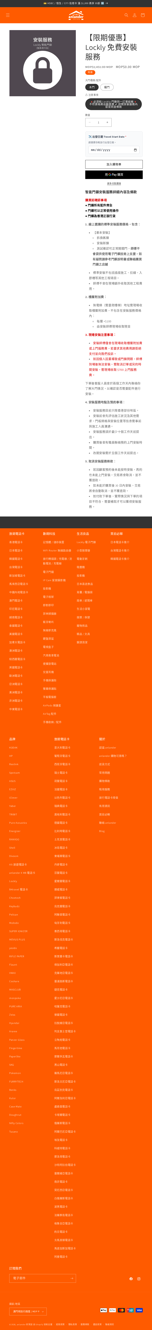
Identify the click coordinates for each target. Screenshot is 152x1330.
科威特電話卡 (62, 1148)
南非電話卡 (61, 1181)
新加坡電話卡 (17, 575)
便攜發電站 (50, 663)
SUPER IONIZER (18, 931)
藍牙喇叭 (48, 622)
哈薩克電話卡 (62, 1006)
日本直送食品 (85, 584)
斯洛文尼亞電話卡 (65, 1081)
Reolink (13, 764)
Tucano (13, 1131)
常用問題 (104, 772)
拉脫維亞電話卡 (63, 1023)
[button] (8, 15)
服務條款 (85, 1324)
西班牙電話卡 (62, 764)
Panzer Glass (16, 1039)
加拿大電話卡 (17, 642)
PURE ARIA (15, 1006)
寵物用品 (82, 625)
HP (11, 756)
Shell (12, 847)
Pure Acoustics (18, 822)
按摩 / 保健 (83, 617)
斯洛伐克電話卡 (63, 939)
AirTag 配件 (49, 713)
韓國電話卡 (16, 558)
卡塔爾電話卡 (62, 1114)
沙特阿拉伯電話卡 (65, 1165)
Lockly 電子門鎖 (86, 542)
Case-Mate (15, 1106)
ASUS (12, 781)
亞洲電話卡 (16, 684)
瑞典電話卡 (61, 806)
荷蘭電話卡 (61, 781)
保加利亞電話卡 (63, 964)
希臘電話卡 (61, 948)
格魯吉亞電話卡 (63, 1223)
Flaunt (13, 964)
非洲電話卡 (16, 700)
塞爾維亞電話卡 (63, 1173)
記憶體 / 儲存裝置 (53, 542)
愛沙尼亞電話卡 (63, 998)
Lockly (13, 881)
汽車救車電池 (51, 655)
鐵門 (107, 87)
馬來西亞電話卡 (18, 584)
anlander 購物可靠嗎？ (113, 756)
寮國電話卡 (61, 1014)
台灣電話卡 (16, 567)
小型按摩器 (83, 550)
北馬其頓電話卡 (63, 1240)
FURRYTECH (16, 1081)
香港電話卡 (16, 542)
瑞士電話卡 (61, 772)
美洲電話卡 (16, 692)
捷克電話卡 (61, 989)
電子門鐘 (48, 572)
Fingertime (15, 1048)
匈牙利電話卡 (62, 923)
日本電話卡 (16, 550)
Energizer (14, 831)
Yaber (12, 806)
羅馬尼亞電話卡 (63, 1073)
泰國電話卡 (16, 625)
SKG (11, 1064)
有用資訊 (104, 806)
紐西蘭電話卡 (17, 659)
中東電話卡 (16, 709)
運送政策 (97, 1324)
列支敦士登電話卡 (65, 1031)
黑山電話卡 (61, 1064)
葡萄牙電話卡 (62, 756)
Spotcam (14, 772)
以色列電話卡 (62, 797)
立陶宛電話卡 (62, 1039)
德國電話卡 (61, 822)
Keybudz (14, 906)
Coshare (14, 981)
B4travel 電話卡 (18, 889)
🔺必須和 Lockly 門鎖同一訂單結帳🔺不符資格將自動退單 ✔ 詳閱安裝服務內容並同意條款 (113, 104)
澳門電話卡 (16, 600)
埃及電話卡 (61, 1140)
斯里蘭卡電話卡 (63, 956)
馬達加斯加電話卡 (65, 1248)
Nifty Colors (16, 1123)
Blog (102, 831)
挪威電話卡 (61, 889)
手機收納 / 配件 (52, 722)
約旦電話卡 (61, 1231)
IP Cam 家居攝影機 (54, 580)
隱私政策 (72, 1324)
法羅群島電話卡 (63, 1215)
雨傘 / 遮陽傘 (85, 600)
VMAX (12, 973)
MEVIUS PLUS (17, 939)
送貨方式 (104, 764)
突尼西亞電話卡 (63, 1190)
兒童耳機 (48, 672)
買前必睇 (104, 814)
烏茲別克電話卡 (63, 1090)
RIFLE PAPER (16, 956)
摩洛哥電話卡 (62, 1156)
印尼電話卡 (16, 609)
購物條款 (104, 781)
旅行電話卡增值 (108, 797)
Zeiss (12, 1014)
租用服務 (104, 789)
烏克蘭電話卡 (62, 906)
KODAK (13, 747)
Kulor (12, 1098)
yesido (13, 948)
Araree (13, 1031)
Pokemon (15, 1073)
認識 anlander (107, 747)
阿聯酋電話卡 (62, 914)
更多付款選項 (114, 183)
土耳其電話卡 (62, 839)
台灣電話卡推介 (119, 550)
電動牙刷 (82, 558)
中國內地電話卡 (18, 592)
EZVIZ (12, 789)
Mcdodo (14, 923)
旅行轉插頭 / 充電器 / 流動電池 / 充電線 (57, 561)
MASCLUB (15, 989)
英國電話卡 (16, 667)
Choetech (15, 897)
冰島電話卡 (61, 847)
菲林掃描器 (50, 613)
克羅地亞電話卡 (63, 973)
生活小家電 (83, 609)
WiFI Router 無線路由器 (57, 550)
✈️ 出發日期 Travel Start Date (107, 136)
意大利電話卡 (62, 747)
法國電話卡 (61, 789)
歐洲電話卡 (16, 675)
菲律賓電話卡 (62, 897)
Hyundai (14, 1023)
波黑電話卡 (61, 1206)
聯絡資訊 (109, 1324)
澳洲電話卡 (16, 650)
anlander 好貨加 (25, 1324)
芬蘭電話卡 (61, 872)
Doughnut (15, 1114)
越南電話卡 (16, 617)
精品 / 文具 (83, 634)
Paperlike (14, 1056)
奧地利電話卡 (62, 814)
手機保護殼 (50, 680)
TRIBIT (13, 814)
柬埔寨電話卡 (62, 856)
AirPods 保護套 (52, 705)
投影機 (47, 588)
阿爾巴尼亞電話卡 (65, 1131)
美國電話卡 (16, 634)
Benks (12, 1090)
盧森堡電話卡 (62, 1106)
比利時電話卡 (62, 831)
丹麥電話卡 (61, 864)
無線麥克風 (50, 630)
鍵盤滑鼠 (48, 638)
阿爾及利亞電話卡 (65, 1098)
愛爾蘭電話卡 (62, 881)
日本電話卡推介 (119, 542)
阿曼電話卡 (61, 1256)
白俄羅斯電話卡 (63, 1198)
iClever (13, 797)
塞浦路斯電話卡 (63, 981)
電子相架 (48, 596)
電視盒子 (48, 647)
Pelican (13, 914)
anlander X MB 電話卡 (22, 872)
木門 (92, 87)
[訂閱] (72, 1278)
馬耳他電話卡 (62, 1048)
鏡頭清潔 (82, 642)
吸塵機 (81, 567)
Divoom (14, 856)
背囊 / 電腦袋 (85, 592)
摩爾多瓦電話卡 (63, 1056)
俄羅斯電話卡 (62, 1123)
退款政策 (60, 1324)
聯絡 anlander (107, 822)
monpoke (15, 998)
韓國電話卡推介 (119, 558)
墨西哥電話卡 (62, 931)
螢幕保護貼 (50, 688)
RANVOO (14, 839)
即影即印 (48, 605)
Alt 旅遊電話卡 (18, 864)
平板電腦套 (50, 697)
